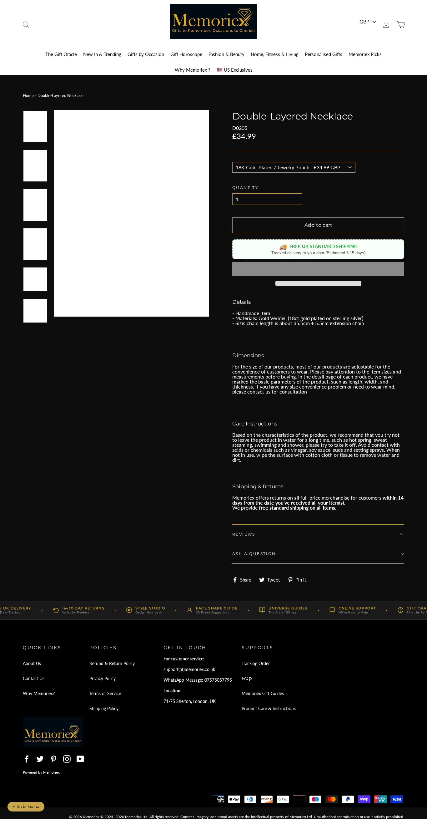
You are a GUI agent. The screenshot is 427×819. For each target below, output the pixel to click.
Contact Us (33, 678)
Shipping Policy (103, 708)
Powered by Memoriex (41, 772)
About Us (32, 663)
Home (28, 95)
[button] (318, 269)
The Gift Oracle (61, 54)
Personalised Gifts (323, 54)
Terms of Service (105, 693)
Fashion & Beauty (226, 54)
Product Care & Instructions (269, 708)
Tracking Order (256, 663)
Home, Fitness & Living (275, 54)
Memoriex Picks (365, 54)
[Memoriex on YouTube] (80, 759)
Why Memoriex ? (192, 70)
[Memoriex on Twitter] (40, 759)
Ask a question (254, 553)
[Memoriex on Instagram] (67, 759)
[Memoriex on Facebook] (26, 759)
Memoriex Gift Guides (263, 693)
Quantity (245, 187)
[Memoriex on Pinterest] (53, 759)
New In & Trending (102, 54)
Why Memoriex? (39, 693)
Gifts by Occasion (146, 54)
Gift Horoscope (186, 54)
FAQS (247, 678)
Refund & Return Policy (112, 663)
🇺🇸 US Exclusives (235, 70)
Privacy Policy (102, 678)
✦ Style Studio (26, 806)
